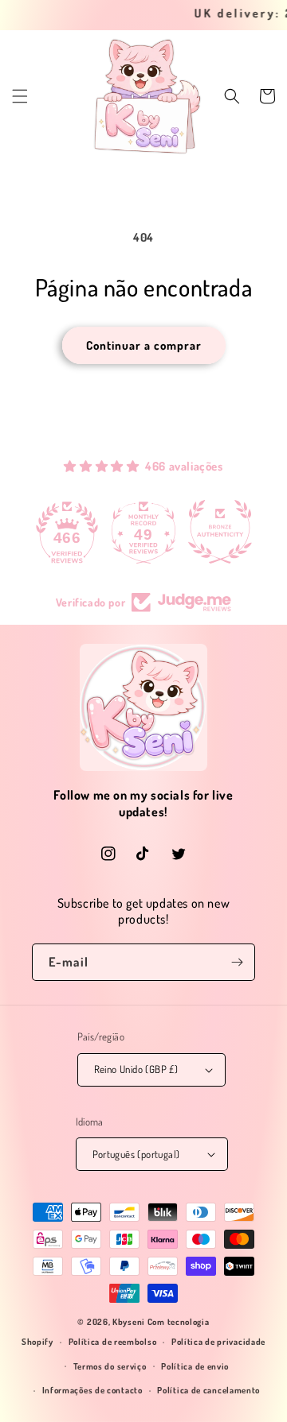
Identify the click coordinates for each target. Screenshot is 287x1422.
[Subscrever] (236, 962)
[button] (19, 96)
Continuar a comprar (144, 345)
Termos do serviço (110, 1366)
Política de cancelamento (208, 1390)
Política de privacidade (218, 1341)
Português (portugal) (136, 1154)
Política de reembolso (113, 1341)
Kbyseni (128, 1321)
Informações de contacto (92, 1390)
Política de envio (195, 1366)
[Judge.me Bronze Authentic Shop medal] (220, 532)
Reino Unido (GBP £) (136, 1069)
